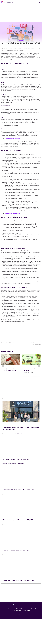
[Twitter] (21, 617)
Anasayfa (5, 608)
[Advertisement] (21, 12)
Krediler (13, 610)
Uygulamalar (21, 40)
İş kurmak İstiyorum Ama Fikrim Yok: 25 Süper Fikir (17, 550)
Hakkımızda (18, 610)
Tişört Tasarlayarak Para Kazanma (13, 138)
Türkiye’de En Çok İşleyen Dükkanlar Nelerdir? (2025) (18, 520)
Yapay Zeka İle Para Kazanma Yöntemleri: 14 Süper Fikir (18, 580)
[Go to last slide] (3, 365)
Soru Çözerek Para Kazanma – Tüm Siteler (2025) (17, 459)
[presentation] (21, 413)
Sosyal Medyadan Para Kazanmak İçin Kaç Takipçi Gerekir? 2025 (32, 343)
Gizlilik (24, 610)
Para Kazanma (11, 608)
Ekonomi (37, 608)
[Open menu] (39, 2)
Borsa (32, 608)
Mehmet (18, 45)
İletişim (28, 610)
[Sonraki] (39, 365)
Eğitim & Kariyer (19, 608)
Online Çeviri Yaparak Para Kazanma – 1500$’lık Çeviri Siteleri (9, 370)
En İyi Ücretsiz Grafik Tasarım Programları (9, 342)
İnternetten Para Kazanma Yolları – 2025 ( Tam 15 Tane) (18, 490)
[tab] (3, 399)
